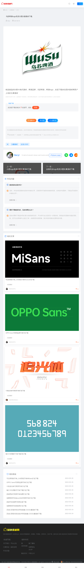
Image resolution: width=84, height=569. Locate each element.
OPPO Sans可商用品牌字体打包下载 (17, 333)
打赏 (42, 120)
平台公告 (14, 543)
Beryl (9, 20)
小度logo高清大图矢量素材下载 (19, 169)
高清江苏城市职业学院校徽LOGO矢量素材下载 (22, 510)
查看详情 (12, 200)
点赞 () (53, 120)
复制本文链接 (56, 155)
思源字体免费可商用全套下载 (16, 502)
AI (19, 89)
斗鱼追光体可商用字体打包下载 (15, 390)
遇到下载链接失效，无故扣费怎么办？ (21, 210)
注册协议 (6, 547)
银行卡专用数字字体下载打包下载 (16, 454)
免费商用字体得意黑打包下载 (16, 506)
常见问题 (6, 551)
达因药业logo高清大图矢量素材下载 (60, 169)
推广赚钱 (32, 543)
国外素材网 (11, 135)
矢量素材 (12, 10)
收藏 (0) (32, 120)
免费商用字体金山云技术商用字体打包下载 (21, 498)
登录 (80, 3)
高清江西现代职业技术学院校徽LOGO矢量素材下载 (24, 514)
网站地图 (56, 562)
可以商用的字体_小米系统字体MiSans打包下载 (20, 279)
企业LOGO (24, 144)
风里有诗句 (12, 289)
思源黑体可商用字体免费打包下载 (18, 494)
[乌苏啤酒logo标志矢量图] (42, 58)
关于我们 (6, 543)
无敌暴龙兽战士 (13, 400)
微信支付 (24, 553)
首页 (6, 10)
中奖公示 (32, 553)
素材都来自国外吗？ (15, 185)
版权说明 (14, 547)
